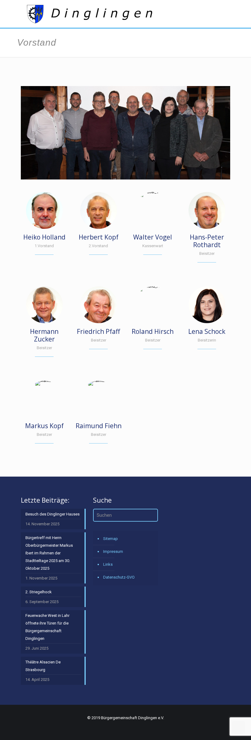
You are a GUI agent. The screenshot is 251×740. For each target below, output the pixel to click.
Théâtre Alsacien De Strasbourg (43, 666)
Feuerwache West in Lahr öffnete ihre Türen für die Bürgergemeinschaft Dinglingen (47, 627)
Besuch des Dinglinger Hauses (52, 514)
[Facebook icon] (221, 728)
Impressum (113, 551)
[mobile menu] (220, 14)
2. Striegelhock (38, 592)
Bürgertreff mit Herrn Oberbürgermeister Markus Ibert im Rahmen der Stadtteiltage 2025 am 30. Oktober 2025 (49, 553)
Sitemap (110, 538)
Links (108, 564)
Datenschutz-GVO (119, 577)
